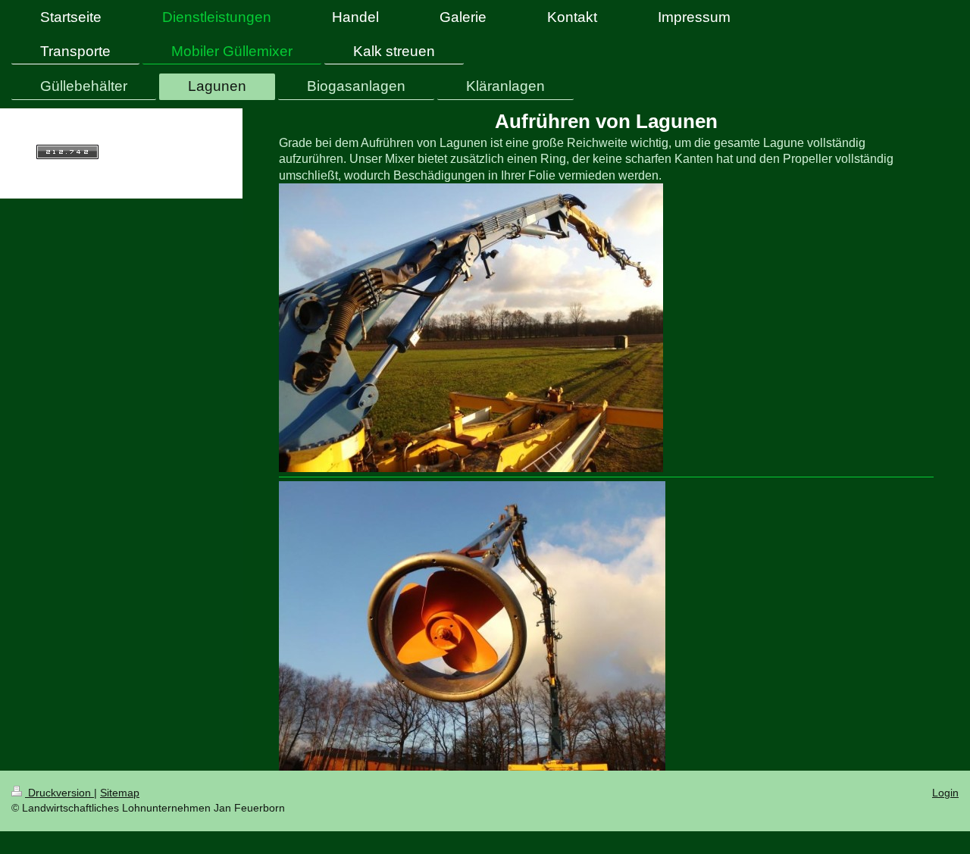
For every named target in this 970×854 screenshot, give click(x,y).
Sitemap (119, 793)
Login (945, 793)
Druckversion (59, 793)
